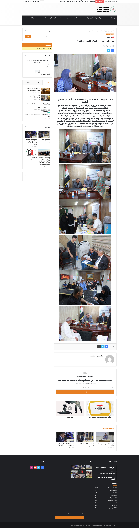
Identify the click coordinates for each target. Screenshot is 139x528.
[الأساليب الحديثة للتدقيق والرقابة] (74, 476)
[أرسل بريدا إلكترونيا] (103, 46)
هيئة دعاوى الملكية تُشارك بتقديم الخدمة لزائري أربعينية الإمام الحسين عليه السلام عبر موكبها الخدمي (65, 1)
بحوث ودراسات (64, 18)
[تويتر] (108, 50)
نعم (45, 64)
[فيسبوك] (112, 50)
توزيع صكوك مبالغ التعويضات (35, 97)
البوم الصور (113, 495)
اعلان (38, 108)
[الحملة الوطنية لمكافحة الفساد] (85, 437)
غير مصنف (113, 502)
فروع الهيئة (90, 18)
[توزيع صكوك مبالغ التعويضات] (45, 98)
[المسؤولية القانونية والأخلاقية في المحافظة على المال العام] (65, 437)
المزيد (26, 18)
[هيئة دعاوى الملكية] (105, 9)
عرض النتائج (37, 72)
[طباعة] (99, 346)
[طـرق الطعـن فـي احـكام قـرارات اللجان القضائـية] (45, 91)
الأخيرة (37, 82)
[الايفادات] (31, 152)
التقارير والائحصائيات (111, 497)
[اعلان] (45, 110)
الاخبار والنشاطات (104, 31)
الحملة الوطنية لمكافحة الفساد (85, 444)
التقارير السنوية (53, 18)
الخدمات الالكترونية (35, 18)
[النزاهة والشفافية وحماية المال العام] (105, 437)
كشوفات (114, 505)
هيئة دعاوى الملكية (107, 46)
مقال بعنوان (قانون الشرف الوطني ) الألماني (38, 103)
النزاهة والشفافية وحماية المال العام (106, 445)
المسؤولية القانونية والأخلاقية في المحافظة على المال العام (66, 445)
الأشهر (47, 82)
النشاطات (82, 18)
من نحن (107, 18)
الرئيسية (113, 18)
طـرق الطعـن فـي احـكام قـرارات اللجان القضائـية (33, 90)
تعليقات (28, 82)
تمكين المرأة (74, 18)
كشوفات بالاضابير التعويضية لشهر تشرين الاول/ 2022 (37, 116)
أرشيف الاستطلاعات (45, 74)
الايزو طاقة (113, 490)
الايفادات (45, 18)
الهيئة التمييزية (98, 18)
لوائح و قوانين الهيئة (111, 507)
